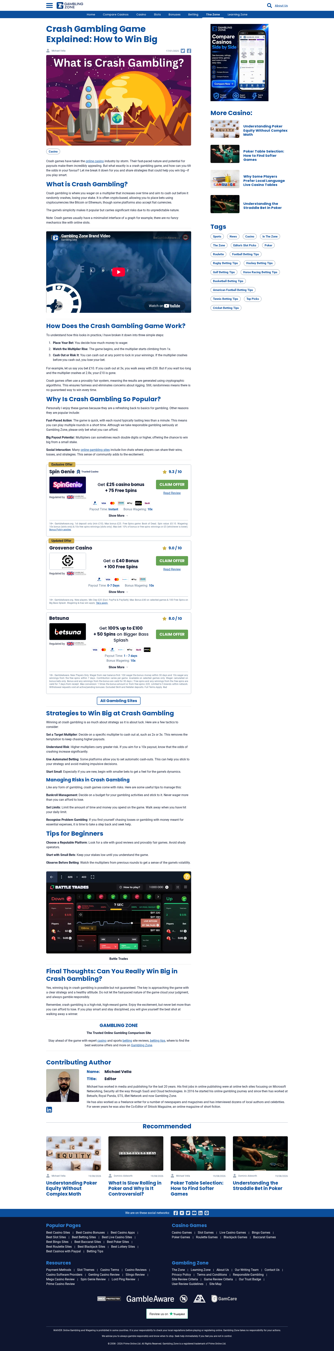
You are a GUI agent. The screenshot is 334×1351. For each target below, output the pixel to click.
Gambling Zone (141, 1045)
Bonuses (175, 14)
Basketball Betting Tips (228, 281)
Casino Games (182, 1232)
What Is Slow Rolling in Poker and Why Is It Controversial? (135, 1188)
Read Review (172, 493)
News (233, 236)
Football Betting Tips (245, 254)
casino (102, 1040)
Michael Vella (59, 51)
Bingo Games (261, 1232)
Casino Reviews (136, 1270)
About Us (281, 6)
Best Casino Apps (123, 1232)
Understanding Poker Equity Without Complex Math (265, 130)
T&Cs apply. (102, 603)
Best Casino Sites (58, 1232)
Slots (157, 14)
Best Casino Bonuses (90, 1232)
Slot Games (206, 1232)
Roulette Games (207, 1237)
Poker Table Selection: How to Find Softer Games (263, 155)
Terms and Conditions (212, 1274)
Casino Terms (109, 1270)
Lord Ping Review (123, 1279)
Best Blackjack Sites (91, 1246)
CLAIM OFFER (172, 484)
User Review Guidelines (187, 1284)
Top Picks (252, 299)
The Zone (213, 14)
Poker (268, 245)
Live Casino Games (233, 1232)
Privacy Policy (181, 1274)
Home (91, 14)
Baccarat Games (264, 1237)
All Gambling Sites (118, 700)
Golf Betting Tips (224, 272)
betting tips (157, 1040)
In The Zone (270, 236)
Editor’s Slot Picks (244, 245)
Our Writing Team (247, 1270)
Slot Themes (85, 1270)
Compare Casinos (116, 14)
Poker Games (181, 1237)
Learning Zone (237, 14)
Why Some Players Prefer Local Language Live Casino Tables (264, 180)
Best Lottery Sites (123, 1246)
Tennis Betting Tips (225, 299)
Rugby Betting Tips (225, 263)
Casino (141, 14)
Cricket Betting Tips (226, 308)
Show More (116, 515)
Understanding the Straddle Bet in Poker (262, 205)
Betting (193, 14)
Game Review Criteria (218, 1279)
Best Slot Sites (56, 1237)
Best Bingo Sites (57, 1242)
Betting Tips (95, 1251)
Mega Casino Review (60, 1279)
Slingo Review (135, 1274)
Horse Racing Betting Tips (260, 272)
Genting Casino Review (104, 1274)
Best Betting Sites (84, 1237)
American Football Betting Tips (233, 290)
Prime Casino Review (60, 1284)
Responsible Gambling (248, 1274)
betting (127, 1040)
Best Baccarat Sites (87, 1242)
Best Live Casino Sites (117, 1237)
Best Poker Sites (118, 1242)
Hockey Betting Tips (259, 263)
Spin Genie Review (93, 1279)
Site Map (215, 1284)
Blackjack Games (235, 1237)
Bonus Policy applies (60, 529)
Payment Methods (58, 1270)
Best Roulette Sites (59, 1246)
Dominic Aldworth (123, 1176)
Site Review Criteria (185, 1279)
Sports (217, 236)
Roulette (218, 254)
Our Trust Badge (250, 1279)
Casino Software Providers (64, 1274)
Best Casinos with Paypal (63, 1251)
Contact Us (272, 1270)
